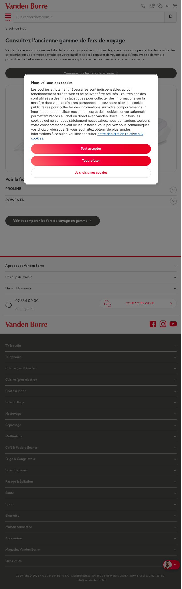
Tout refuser (91, 161)
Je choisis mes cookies (91, 173)
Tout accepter (91, 149)
